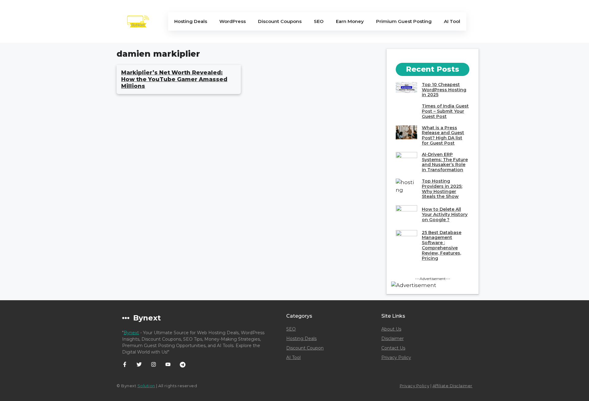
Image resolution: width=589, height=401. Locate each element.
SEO (319, 21)
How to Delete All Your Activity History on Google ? (445, 214)
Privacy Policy (396, 357)
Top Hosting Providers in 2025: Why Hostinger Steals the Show (442, 188)
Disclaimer (392, 338)
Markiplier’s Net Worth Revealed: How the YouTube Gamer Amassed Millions (174, 79)
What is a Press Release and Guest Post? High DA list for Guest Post (443, 135)
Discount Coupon (305, 348)
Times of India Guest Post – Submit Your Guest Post (445, 111)
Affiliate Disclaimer (452, 385)
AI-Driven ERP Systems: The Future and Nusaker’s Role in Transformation (445, 162)
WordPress (232, 21)
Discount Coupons (280, 21)
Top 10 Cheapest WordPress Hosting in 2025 (444, 90)
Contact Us (393, 348)
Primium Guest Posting (404, 21)
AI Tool (452, 21)
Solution (146, 385)
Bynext (131, 332)
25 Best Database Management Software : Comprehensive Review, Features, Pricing (441, 245)
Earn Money (350, 21)
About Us (391, 329)
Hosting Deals (190, 21)
